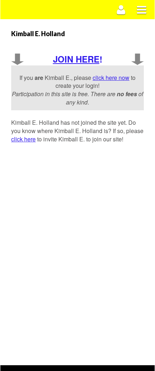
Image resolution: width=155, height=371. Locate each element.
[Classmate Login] (121, 9)
